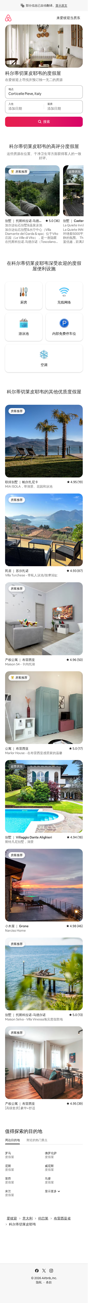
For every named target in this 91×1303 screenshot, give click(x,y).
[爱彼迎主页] (8, 18)
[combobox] (43, 93)
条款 (49, 1282)
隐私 (39, 1282)
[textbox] (24, 108)
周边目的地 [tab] (12, 1140)
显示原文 (61, 5)
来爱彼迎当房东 (68, 18)
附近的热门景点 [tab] (37, 1140)
